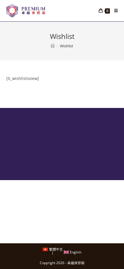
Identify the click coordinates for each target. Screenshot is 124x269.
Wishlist (66, 45)
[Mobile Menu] (114, 10)
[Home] (53, 45)
